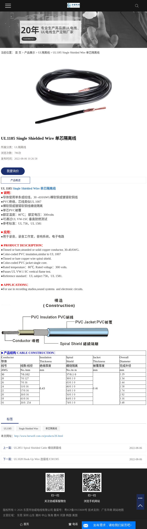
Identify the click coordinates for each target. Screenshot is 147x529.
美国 (75, 515)
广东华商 (106, 509)
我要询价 (13, 171)
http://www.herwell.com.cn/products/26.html (38, 436)
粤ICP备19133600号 (75, 509)
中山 (44, 515)
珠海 (50, 515)
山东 (32, 515)
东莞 (19, 515)
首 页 (18, 52)
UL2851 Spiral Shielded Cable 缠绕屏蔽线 (37, 447)
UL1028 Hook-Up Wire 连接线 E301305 (36, 459)
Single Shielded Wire (26, 188)
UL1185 (7, 428)
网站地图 (118, 509)
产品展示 (29, 52)
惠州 (56, 515)
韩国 (68, 515)
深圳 (26, 515)
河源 (62, 515)
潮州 (38, 515)
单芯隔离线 (48, 188)
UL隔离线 (44, 52)
